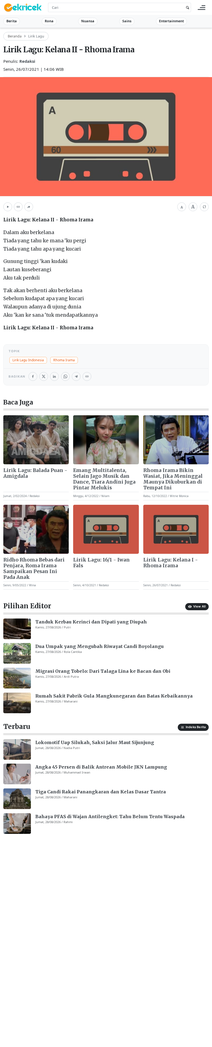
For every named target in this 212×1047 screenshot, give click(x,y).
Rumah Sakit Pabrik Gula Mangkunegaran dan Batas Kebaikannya (114, 696)
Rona (49, 21)
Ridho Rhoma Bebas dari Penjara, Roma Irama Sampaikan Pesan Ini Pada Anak (34, 568)
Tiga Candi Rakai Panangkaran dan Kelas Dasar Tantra (100, 791)
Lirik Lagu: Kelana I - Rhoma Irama (170, 563)
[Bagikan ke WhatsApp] (65, 376)
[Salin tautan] (18, 206)
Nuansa (87, 21)
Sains (126, 21)
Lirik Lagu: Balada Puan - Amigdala (35, 473)
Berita (11, 21)
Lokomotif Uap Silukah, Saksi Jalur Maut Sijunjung (94, 742)
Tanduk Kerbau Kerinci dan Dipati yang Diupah (91, 622)
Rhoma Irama (64, 360)
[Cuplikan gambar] (36, 439)
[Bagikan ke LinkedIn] (54, 376)
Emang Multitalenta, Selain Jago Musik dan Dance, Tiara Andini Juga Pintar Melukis (104, 479)
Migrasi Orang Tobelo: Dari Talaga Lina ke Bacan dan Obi (102, 671)
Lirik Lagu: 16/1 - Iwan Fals (101, 563)
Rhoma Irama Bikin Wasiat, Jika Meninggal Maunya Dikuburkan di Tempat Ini (173, 479)
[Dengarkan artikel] (7, 206)
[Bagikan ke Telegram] (76, 376)
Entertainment (171, 21)
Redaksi (27, 61)
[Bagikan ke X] (43, 376)
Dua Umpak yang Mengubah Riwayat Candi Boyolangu (99, 646)
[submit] (186, 7)
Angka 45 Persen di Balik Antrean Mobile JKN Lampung (101, 767)
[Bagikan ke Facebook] (32, 376)
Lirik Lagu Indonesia (28, 360)
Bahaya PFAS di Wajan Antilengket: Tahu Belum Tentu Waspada (110, 816)
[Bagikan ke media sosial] (28, 206)
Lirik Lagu (36, 36)
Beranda (15, 36)
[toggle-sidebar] (201, 7)
